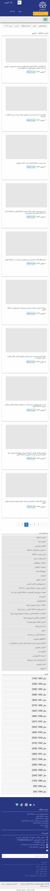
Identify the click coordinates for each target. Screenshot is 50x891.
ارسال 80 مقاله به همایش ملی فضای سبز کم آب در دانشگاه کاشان (25, 259)
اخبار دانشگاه (25, 26)
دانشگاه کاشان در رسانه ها (36, 634)
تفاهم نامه (41, 651)
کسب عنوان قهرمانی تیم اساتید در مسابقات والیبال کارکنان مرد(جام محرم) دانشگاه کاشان (25, 405)
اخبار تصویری (40, 664)
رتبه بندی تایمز (40, 626)
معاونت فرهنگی (39, 567)
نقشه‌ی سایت (44, 825)
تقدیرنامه (42, 596)
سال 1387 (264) (39, 775)
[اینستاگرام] (34, 805)
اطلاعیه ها (41, 541)
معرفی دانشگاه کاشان (41, 818)
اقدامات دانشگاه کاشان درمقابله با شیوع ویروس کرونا (27, 613)
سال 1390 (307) (39, 759)
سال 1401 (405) (39, 700)
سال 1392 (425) (39, 748)
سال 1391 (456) (39, 754)
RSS (46, 827)
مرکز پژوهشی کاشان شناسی (36, 584)
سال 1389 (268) (39, 764)
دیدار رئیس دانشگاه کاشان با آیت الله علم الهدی (31, 163)
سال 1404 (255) (39, 684)
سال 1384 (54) (39, 791)
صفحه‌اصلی (42, 26)
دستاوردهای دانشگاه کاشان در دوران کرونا (31, 609)
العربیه (6, 2)
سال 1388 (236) (39, 770)
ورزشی (43, 575)
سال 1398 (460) (39, 716)
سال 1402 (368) (39, 694)
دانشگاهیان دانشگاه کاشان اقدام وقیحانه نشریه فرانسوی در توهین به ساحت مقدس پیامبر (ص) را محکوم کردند (25, 67)
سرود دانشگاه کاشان (42, 816)
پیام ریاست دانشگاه (38, 554)
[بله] (16, 804)
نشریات (42, 668)
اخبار (34, 26)
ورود (19, 11)
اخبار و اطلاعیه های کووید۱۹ (36, 622)
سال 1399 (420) (39, 711)
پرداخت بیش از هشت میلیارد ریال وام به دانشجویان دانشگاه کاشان (27, 309)
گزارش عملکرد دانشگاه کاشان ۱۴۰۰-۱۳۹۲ (32, 588)
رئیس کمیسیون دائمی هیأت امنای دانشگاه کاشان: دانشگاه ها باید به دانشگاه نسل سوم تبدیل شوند (25, 212)
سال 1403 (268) (39, 689)
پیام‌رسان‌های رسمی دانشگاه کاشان (37, 814)
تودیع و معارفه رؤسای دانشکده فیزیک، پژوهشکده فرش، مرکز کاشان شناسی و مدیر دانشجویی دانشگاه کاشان (27, 454)
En (11, 2)
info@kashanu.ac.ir (25, 840)
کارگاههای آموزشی (39, 639)
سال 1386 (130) (39, 781)
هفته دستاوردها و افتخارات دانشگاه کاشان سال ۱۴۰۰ (28, 592)
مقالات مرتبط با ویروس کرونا (35, 605)
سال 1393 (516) (39, 743)
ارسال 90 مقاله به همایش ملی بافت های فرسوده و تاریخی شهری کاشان (25, 502)
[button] (40, 14)
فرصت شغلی (40, 579)
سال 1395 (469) (39, 732)
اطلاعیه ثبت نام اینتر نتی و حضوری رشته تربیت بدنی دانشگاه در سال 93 (25, 116)
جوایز (43, 630)
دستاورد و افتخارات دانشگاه (36, 550)
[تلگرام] (30, 805)
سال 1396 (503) (39, 727)
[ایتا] (21, 804)
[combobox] (25, 856)
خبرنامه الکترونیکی (39, 656)
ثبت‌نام (12, 11)
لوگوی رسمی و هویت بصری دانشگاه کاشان (34, 820)
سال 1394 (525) (39, 738)
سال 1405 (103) (39, 678)
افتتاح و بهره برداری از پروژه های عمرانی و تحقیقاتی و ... (26, 643)
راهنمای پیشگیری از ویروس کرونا (34, 617)
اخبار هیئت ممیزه (39, 558)
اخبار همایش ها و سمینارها (36, 660)
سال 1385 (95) (39, 786)
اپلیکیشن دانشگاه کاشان (40, 823)
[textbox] (26, 856)
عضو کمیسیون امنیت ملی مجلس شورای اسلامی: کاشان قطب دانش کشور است (26, 357)
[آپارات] (26, 804)
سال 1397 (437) (39, 721)
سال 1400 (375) (39, 705)
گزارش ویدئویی (40, 546)
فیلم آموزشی (41, 601)
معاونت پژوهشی (39, 563)
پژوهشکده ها (40, 571)
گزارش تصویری (40, 647)
